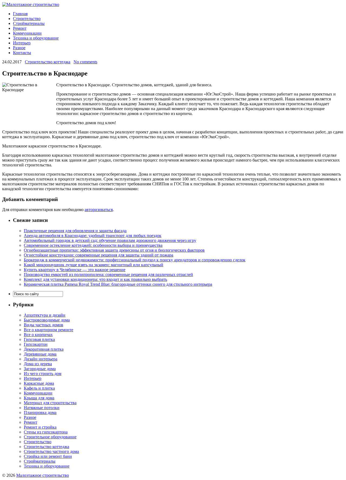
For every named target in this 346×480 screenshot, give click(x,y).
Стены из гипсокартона (46, 432)
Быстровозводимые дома (47, 320)
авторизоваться (99, 209)
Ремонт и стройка (40, 427)
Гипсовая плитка (39, 339)
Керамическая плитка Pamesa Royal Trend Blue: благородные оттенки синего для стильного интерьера (118, 284)
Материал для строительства (50, 402)
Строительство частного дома (51, 451)
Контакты (22, 52)
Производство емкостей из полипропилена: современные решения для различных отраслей (108, 274)
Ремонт (19, 28)
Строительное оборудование (50, 437)
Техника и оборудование (36, 38)
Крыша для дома (39, 398)
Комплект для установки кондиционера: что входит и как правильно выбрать (95, 279)
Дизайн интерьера (40, 359)
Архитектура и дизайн (44, 315)
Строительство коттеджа (47, 62)
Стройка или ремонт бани (48, 456)
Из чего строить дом (42, 373)
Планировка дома (40, 412)
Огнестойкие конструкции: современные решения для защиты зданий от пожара (98, 255)
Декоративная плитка (44, 349)
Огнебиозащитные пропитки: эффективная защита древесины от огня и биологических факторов (114, 250)
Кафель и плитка (39, 388)
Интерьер (22, 43)
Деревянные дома (40, 354)
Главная (20, 13)
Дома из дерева (38, 363)
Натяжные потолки (41, 407)
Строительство (27, 18)
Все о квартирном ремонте (48, 329)
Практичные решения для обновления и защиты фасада (75, 230)
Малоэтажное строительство (42, 475)
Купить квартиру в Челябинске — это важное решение (74, 269)
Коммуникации (27, 33)
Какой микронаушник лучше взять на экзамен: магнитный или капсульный (93, 264)
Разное (19, 47)
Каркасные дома (39, 383)
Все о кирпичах (38, 334)
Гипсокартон (36, 344)
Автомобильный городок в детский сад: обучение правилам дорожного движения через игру (110, 240)
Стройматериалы (29, 23)
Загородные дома (40, 368)
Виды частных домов (43, 325)
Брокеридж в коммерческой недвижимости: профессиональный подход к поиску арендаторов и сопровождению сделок (134, 260)
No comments (85, 62)
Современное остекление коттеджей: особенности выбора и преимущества (93, 245)
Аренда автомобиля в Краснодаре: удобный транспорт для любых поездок (92, 235)
